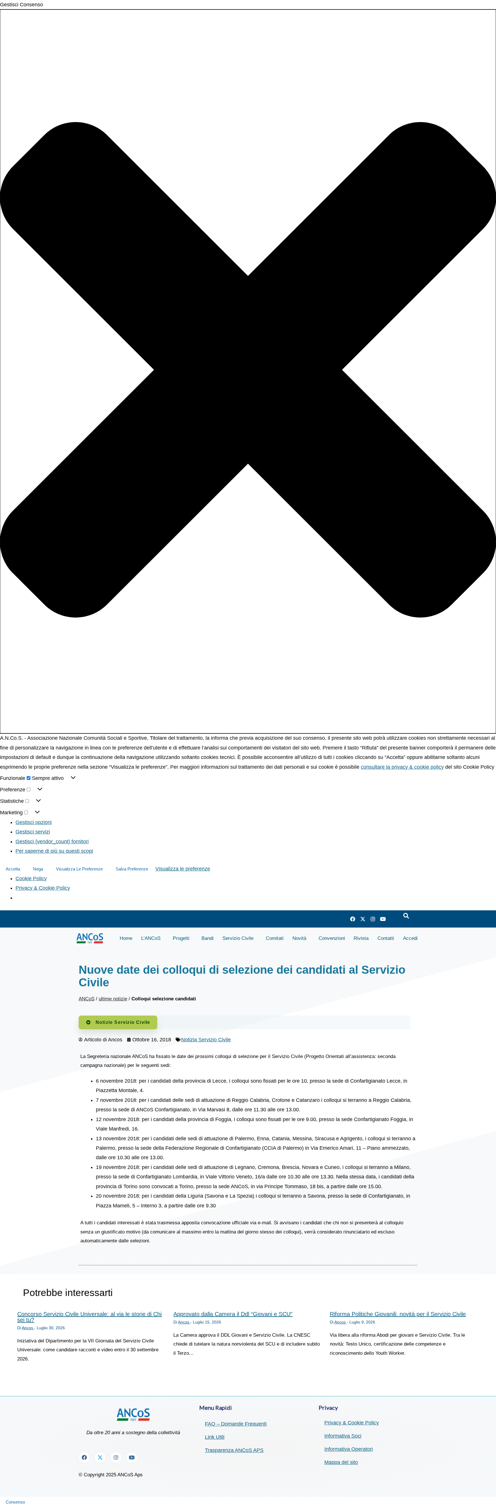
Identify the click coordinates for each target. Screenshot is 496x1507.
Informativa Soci (342, 1436)
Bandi (208, 938)
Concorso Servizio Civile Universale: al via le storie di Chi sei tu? (89, 1317)
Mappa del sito (341, 1462)
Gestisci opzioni (34, 822)
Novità (299, 938)
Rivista (361, 938)
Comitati (275, 938)
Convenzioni (332, 938)
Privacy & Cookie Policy (43, 888)
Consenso (15, 1502)
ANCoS (86, 999)
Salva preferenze (132, 868)
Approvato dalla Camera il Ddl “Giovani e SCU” (232, 1314)
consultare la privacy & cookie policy (402, 767)
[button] (248, 371)
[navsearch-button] (406, 916)
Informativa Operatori (348, 1449)
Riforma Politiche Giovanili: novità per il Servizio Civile (398, 1314)
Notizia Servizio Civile (206, 1040)
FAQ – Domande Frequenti (236, 1424)
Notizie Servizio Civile (123, 1022)
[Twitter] (363, 919)
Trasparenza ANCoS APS (234, 1450)
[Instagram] (373, 919)
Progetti (181, 938)
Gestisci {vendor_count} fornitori (52, 841)
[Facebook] (352, 919)
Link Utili (214, 1437)
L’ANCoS (150, 938)
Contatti (385, 938)
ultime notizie (113, 999)
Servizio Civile (237, 938)
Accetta (13, 868)
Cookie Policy (31, 878)
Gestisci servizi (33, 832)
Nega (38, 868)
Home (126, 938)
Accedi (410, 938)
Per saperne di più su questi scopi (54, 851)
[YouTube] (383, 919)
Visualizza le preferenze (79, 868)
